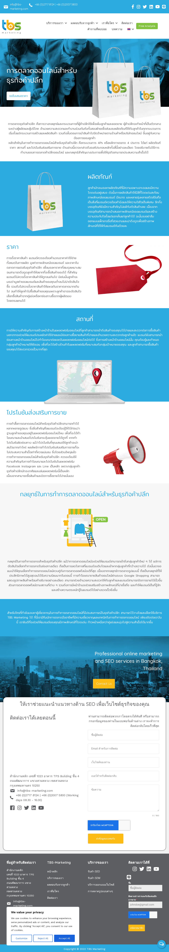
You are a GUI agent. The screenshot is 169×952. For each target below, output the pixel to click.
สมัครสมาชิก (136, 928)
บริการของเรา (54, 23)
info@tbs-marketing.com (35, 790)
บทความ (117, 29)
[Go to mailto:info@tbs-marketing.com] (19, 7)
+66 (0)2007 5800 (67, 4)
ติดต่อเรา (127, 23)
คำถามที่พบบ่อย (97, 29)
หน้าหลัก (52, 871)
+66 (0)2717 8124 (44, 4)
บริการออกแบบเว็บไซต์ (101, 884)
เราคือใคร (108, 23)
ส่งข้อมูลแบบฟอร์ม (105, 838)
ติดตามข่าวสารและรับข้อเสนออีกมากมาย (142, 898)
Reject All (43, 938)
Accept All (64, 938)
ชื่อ (129, 883)
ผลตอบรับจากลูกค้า (82, 23)
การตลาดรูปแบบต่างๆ (100, 891)
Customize (21, 938)
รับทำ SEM (94, 878)
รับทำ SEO (94, 871)
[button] (147, 26)
